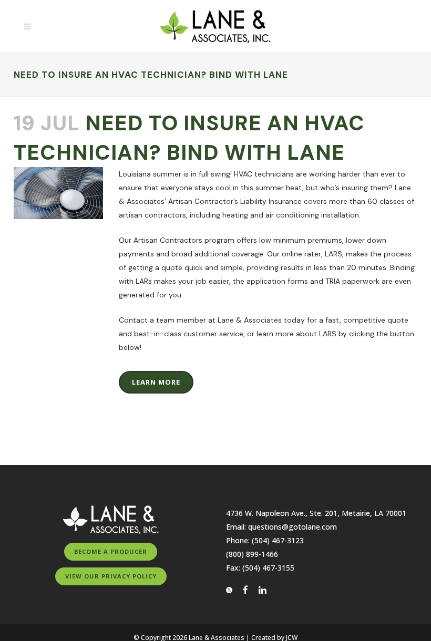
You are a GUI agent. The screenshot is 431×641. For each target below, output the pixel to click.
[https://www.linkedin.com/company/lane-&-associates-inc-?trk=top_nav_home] (262, 589)
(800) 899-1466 (252, 554)
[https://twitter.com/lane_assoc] (233, 589)
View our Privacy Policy (111, 576)
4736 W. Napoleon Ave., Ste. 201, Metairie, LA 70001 (316, 513)
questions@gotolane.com (292, 527)
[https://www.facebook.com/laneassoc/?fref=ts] (249, 589)
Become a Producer (110, 551)
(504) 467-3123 (278, 540)
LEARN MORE (156, 382)
